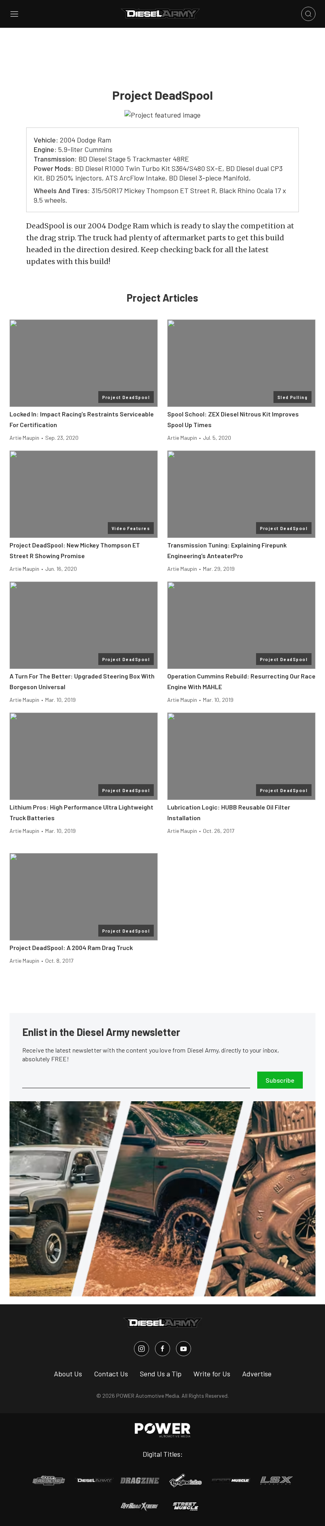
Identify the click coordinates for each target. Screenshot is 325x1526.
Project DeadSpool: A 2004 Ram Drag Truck (71, 947)
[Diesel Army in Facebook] (162, 1348)
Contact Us (111, 1373)
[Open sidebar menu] (14, 14)
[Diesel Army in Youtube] (183, 1348)
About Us (68, 1373)
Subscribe (280, 1080)
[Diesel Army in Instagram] (141, 1348)
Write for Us (211, 1373)
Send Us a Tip (161, 1373)
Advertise (256, 1373)
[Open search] (308, 14)
